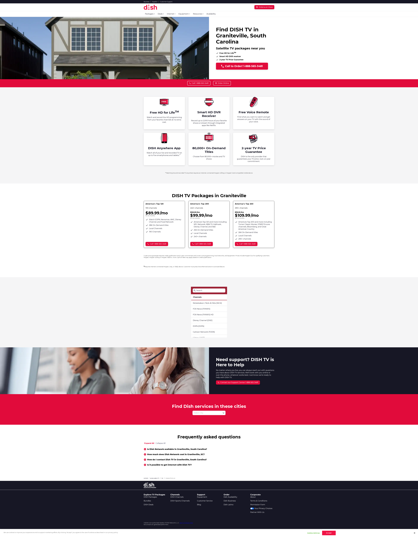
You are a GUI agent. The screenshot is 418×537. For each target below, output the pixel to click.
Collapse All (160, 443)
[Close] (414, 533)
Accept (329, 533)
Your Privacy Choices (263, 508)
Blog (199, 505)
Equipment (202, 497)
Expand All (149, 443)
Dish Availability (230, 497)
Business (146, 2)
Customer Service (205, 501)
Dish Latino (228, 505)
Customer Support (166, 2)
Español (154, 2)
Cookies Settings (313, 533)
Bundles (147, 501)
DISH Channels (177, 497)
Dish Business (230, 501)
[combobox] (207, 413)
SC (162, 478)
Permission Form (257, 505)
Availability (154, 478)
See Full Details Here (186, 523)
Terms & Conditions (258, 501)
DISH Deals (148, 505)
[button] (223, 412)
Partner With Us (257, 512)
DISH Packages (150, 497)
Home (146, 478)
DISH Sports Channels (180, 501)
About (253, 497)
